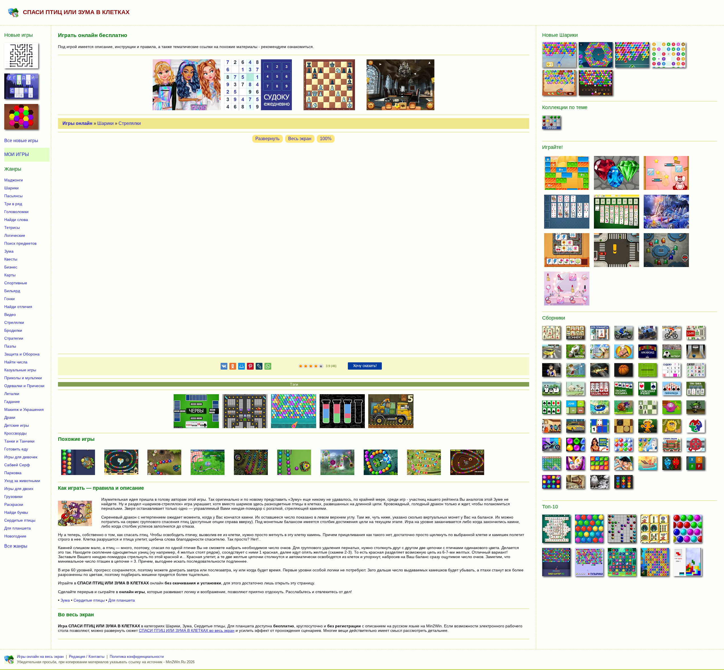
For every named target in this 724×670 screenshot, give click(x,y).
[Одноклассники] (232, 367)
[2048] (575, 408)
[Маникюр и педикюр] (575, 464)
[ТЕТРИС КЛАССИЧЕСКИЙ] (687, 564)
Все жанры (15, 546)
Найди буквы (16, 512)
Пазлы (10, 346)
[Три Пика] (695, 390)
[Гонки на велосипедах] (671, 334)
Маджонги (13, 180)
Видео (10, 314)
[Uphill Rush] (599, 408)
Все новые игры (21, 140)
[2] (303, 366)
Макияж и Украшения (24, 409)
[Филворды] (551, 464)
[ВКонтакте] (224, 367)
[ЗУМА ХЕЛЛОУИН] (469, 463)
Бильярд (12, 291)
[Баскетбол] (623, 371)
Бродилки (13, 330)
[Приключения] (599, 483)
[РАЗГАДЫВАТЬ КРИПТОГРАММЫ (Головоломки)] (21, 87)
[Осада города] (695, 408)
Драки (9, 417)
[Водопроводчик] (695, 446)
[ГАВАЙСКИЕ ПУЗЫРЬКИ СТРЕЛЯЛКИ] (560, 84)
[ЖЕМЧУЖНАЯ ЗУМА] (166, 463)
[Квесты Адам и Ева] (671, 427)
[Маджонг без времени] (695, 334)
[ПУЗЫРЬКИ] (687, 530)
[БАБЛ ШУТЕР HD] (556, 564)
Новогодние (15, 536)
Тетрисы (12, 227)
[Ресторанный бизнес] (623, 352)
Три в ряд (13, 203)
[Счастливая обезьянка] (647, 427)
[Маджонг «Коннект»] (575, 334)
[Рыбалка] (599, 371)
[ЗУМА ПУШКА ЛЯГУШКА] (296, 463)
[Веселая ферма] (575, 352)
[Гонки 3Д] (551, 352)
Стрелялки (129, 123)
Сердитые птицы (89, 600)
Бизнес (10, 267)
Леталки (11, 393)
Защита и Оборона (22, 354)
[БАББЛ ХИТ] (560, 56)
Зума (65, 600)
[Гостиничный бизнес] (599, 352)
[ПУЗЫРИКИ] (589, 564)
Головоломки (16, 211)
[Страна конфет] (575, 446)
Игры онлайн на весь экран (40, 656)
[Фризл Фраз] (671, 408)
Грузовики (13, 496)
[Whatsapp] (267, 367)
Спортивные (15, 283)
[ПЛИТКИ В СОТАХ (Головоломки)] (21, 118)
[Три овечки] (575, 390)
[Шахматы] (647, 408)
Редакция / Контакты (86, 656)
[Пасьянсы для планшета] (551, 408)
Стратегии (13, 338)
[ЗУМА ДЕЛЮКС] (253, 463)
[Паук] (599, 390)
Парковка (12, 472)
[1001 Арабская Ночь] (599, 446)
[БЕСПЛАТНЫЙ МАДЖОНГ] (556, 530)
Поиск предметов (20, 243)
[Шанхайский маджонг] (551, 334)
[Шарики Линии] (551, 124)
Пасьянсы (13, 196)
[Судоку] (671, 371)
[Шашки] (623, 427)
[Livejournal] (259, 367)
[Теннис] (647, 371)
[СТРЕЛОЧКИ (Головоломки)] (21, 57)
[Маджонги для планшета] (599, 334)
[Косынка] (623, 390)
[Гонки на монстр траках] (647, 334)
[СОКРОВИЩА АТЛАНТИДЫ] (655, 564)
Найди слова (16, 219)
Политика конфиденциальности (137, 656)
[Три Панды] (551, 390)
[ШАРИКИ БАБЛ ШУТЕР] (589, 530)
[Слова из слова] (695, 464)
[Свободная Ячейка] (647, 390)
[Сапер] (695, 371)
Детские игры (16, 425)
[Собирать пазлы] (695, 427)
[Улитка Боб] (623, 408)
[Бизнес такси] (575, 427)
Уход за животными (22, 480)
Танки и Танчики (19, 441)
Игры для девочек (20, 457)
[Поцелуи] (623, 464)
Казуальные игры (20, 370)
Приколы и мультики (23, 378)
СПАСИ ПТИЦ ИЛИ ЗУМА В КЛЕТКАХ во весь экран (186, 630)
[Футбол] (671, 352)
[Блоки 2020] (599, 464)
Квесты (10, 259)
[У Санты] (623, 446)
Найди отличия (18, 306)
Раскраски (13, 504)
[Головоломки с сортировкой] (623, 483)
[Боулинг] (695, 352)
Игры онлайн (77, 123)
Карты (10, 275)
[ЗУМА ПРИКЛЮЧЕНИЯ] (426, 463)
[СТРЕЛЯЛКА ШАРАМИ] (632, 56)
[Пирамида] (671, 390)
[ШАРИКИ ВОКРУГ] (596, 56)
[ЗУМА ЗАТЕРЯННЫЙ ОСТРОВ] (339, 463)
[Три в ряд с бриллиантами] (551, 483)
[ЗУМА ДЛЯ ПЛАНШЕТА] (210, 463)
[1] (300, 366)
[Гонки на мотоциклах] (623, 334)
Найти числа (15, 362)
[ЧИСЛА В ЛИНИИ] (669, 56)
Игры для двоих (18, 488)
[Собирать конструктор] (551, 446)
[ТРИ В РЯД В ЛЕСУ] (622, 564)
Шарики (105, 123)
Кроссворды (15, 433)
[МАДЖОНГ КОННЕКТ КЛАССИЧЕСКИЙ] (655, 530)
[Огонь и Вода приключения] (671, 464)
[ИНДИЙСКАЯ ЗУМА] (123, 463)
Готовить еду (16, 449)
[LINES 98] (622, 530)
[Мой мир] (241, 367)
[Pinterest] (250, 367)
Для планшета (121, 600)
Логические (14, 235)
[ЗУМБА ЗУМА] (383, 463)
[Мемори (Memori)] (599, 427)
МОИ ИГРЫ (16, 154)
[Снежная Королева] (647, 446)
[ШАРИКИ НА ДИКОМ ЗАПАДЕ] (596, 84)
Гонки (9, 298)
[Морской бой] (647, 464)
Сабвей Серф (17, 465)
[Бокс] (551, 371)
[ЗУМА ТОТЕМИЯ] (80, 463)
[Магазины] (551, 427)
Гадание (12, 401)
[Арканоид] (647, 352)
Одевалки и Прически (24, 385)
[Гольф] (575, 371)
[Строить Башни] (671, 446)
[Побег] (575, 483)
